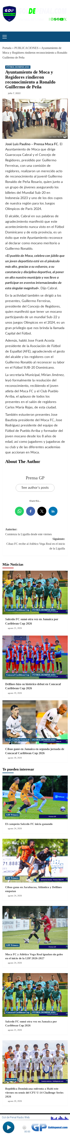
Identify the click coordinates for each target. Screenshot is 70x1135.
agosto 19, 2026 (15, 693)
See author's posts (35, 487)
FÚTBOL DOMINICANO (17, 67)
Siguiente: (35, 543)
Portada (6, 48)
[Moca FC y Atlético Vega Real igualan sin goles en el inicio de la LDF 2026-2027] (35, 928)
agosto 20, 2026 (15, 1101)
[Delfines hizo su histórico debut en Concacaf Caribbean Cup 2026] (35, 657)
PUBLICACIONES (26, 48)
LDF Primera (12, 815)
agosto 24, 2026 (15, 828)
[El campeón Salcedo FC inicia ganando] (35, 797)
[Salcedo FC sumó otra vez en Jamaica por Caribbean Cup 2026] (35, 592)
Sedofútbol (11, 1079)
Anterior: (28, 532)
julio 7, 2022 (14, 93)
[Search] (63, 36)
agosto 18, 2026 (15, 758)
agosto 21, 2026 (15, 628)
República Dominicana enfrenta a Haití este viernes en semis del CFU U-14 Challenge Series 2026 (34, 1092)
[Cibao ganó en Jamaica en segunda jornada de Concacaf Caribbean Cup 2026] (35, 722)
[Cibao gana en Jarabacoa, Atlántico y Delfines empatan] (35, 860)
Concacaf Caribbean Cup (17, 610)
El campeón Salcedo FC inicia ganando (29, 823)
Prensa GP (35, 477)
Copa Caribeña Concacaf (17, 740)
